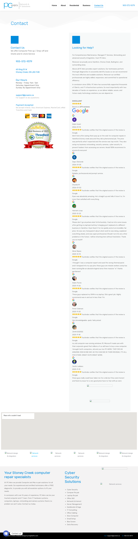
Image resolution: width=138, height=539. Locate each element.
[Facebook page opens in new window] (109, 5)
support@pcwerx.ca (25, 95)
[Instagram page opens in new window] (116, 5)
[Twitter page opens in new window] (113, 5)
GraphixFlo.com (33, 536)
